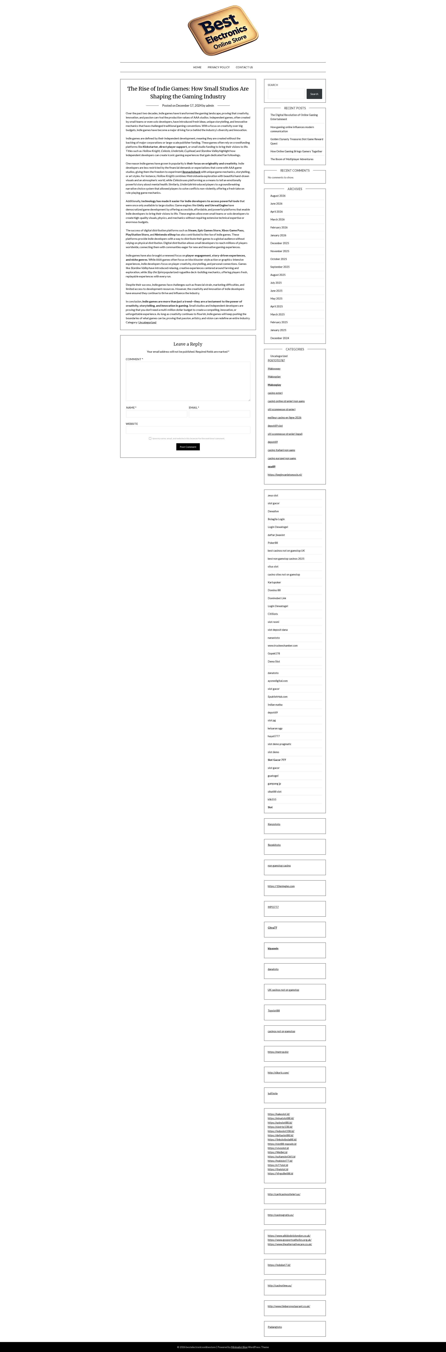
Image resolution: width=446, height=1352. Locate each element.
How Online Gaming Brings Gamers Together (296, 151)
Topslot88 (274, 1010)
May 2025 (276, 298)
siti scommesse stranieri (281, 409)
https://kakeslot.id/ (279, 1114)
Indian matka (275, 704)
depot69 (273, 441)
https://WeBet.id (277, 1152)
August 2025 (278, 274)
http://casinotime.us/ (280, 1285)
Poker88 (273, 542)
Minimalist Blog (239, 1347)
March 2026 (277, 219)
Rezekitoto (274, 844)
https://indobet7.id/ (279, 1264)
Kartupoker (274, 582)
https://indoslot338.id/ (281, 1131)
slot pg (272, 720)
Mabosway (274, 368)
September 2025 (280, 266)
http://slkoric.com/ (278, 1072)
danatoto (273, 672)
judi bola (273, 1093)
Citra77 (272, 927)
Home (197, 67)
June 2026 (276, 203)
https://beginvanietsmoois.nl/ (285, 474)
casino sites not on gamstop (284, 574)
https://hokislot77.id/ (280, 1160)
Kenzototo (274, 824)
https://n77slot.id (278, 1165)
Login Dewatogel (278, 526)
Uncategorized (147, 322)
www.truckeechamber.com (283, 645)
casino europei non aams (282, 458)
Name (131, 407)
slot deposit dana (278, 629)
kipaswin (273, 948)
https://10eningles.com (281, 886)
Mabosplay (274, 376)
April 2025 (276, 306)
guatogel (273, 775)
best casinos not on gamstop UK (286, 550)
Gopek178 (274, 653)
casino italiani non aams (281, 450)
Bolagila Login (276, 519)
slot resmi (273, 621)
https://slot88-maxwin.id (282, 1143)
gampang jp (274, 783)
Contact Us (244, 67)
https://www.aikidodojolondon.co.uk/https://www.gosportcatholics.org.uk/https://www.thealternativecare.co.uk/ (290, 1240)
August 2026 (278, 195)
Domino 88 (274, 590)
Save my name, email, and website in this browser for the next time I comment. (188, 438)
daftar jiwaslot (276, 534)
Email (194, 407)
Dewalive (273, 511)
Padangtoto (275, 1326)
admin (210, 105)
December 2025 (279, 243)
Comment (134, 359)
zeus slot (273, 495)
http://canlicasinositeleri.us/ (284, 1194)
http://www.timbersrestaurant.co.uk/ (289, 1306)
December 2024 (279, 338)
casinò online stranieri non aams (286, 401)
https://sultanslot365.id (281, 1156)
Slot (270, 807)
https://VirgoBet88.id (280, 1173)
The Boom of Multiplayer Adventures (291, 159)
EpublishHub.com (277, 696)
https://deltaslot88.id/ (281, 1135)
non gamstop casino (279, 865)
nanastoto (274, 637)
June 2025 (276, 290)
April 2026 (276, 211)
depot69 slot (275, 425)
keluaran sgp (275, 728)
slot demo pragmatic (279, 744)
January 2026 (278, 235)
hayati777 (274, 736)
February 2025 (279, 322)
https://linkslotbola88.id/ (282, 1139)
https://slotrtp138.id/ (280, 1126)
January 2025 (278, 330)
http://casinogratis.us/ (281, 1214)
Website (132, 423)
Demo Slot (274, 661)
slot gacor (274, 503)
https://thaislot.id (278, 1169)
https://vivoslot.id (278, 1148)
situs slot (273, 566)
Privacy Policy (219, 67)
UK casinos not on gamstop (283, 989)
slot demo (273, 752)
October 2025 (278, 258)
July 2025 (276, 282)
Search (273, 84)
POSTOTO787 (276, 360)
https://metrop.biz (278, 1051)
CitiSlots (273, 613)
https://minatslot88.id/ (281, 1118)
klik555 (272, 799)
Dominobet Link (277, 598)
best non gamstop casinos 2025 (286, 558)
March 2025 (277, 314)
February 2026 (279, 227)
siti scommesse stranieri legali (285, 433)
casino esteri (275, 392)
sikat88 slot (275, 791)
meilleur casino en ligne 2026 (284, 417)
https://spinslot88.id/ (280, 1122)
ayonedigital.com (278, 680)
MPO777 (273, 906)
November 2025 (279, 251)
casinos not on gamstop (281, 1031)
